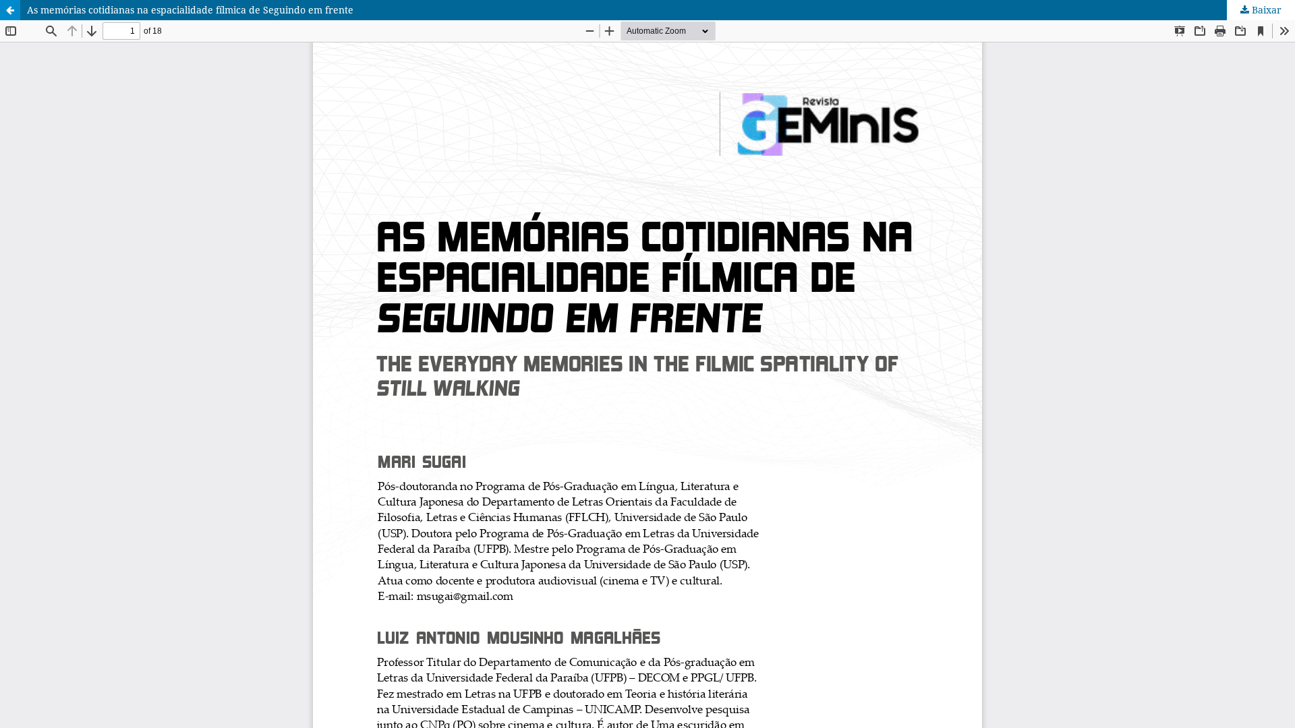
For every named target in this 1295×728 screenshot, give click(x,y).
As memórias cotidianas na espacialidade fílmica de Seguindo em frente (190, 9)
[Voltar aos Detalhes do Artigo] (10, 10)
